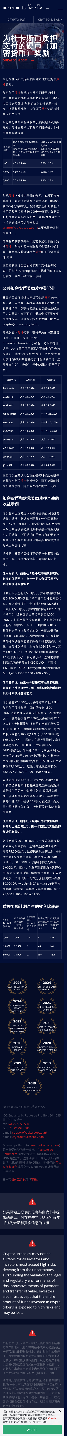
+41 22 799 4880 (18, 1128)
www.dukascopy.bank (45, 1145)
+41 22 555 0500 (18, 1124)
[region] (32, 422)
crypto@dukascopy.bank (20, 228)
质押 (18, 93)
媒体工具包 (18, 1179)
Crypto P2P (17, 20)
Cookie (52, 1418)
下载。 (35, 1179)
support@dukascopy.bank (29, 1132)
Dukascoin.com (15, 60)
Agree (32, 1430)
